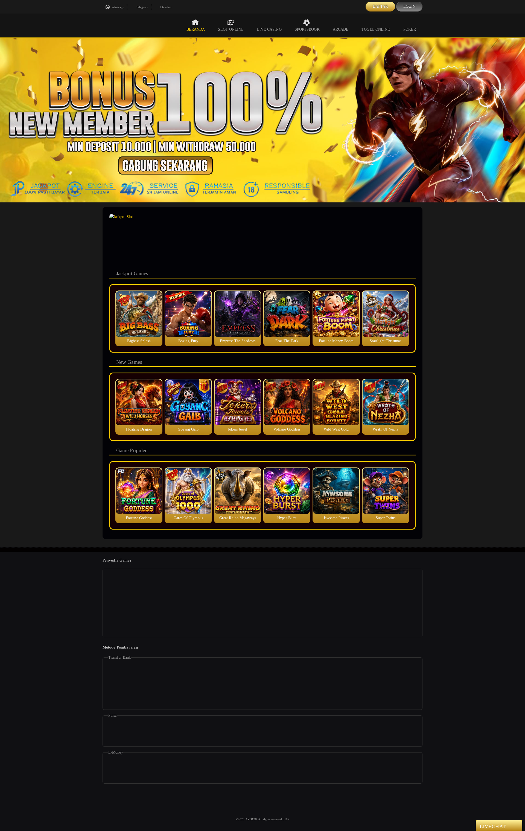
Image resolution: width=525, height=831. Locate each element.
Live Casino (269, 29)
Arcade (341, 29)
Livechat (165, 7)
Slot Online (231, 29)
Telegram (141, 7)
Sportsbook (307, 29)
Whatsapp (117, 7)
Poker (409, 29)
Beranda (195, 29)
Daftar (380, 6)
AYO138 (251, 819)
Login (409, 6)
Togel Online (375, 29)
